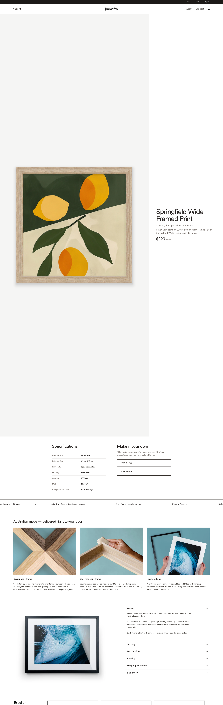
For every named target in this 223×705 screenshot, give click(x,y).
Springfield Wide (88, 467)
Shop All (17, 9)
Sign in (207, 2)
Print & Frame (127, 463)
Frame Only (126, 472)
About (189, 9)
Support (200, 9)
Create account (193, 2)
